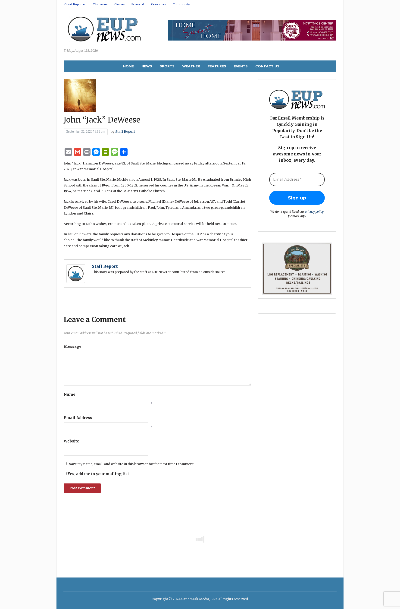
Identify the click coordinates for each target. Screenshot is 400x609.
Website (71, 441)
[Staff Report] (75, 273)
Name (69, 394)
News (146, 66)
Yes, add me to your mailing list (98, 473)
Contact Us (267, 66)
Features (217, 66)
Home (128, 66)
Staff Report (125, 131)
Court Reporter (75, 4)
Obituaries (100, 4)
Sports (167, 66)
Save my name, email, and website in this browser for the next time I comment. (131, 464)
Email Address (78, 417)
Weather (191, 66)
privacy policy (314, 212)
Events (241, 66)
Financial (137, 4)
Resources (158, 4)
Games (119, 4)
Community (181, 4)
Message (72, 346)
